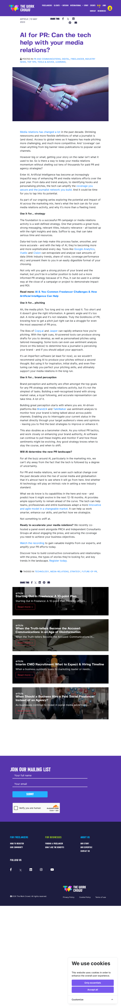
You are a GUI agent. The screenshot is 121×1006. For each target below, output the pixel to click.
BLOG (99, 5)
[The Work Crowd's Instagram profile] (41, 869)
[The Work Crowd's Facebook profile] (11, 869)
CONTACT (93, 11)
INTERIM (65, 5)
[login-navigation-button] (110, 8)
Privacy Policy (68, 897)
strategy (75, 571)
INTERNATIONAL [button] (76, 5)
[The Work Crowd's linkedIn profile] (30, 869)
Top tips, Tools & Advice (40, 62)
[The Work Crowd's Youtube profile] (52, 869)
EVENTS (92, 5)
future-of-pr (89, 571)
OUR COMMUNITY (16, 847)
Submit (30, 794)
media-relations (59, 571)
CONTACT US (85, 851)
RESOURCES (102, 11)
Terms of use (100, 897)
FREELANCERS (47, 5)
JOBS (104, 5)
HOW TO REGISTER (17, 843)
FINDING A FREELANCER (54, 843)
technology (42, 571)
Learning (60, 62)
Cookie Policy (85, 897)
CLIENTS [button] (57, 5)
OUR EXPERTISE (86, 847)
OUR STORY (85, 843)
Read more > (25, 606)
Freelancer (77, 59)
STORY (86, 5)
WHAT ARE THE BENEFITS (54, 847)
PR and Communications (47, 59)
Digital (65, 59)
